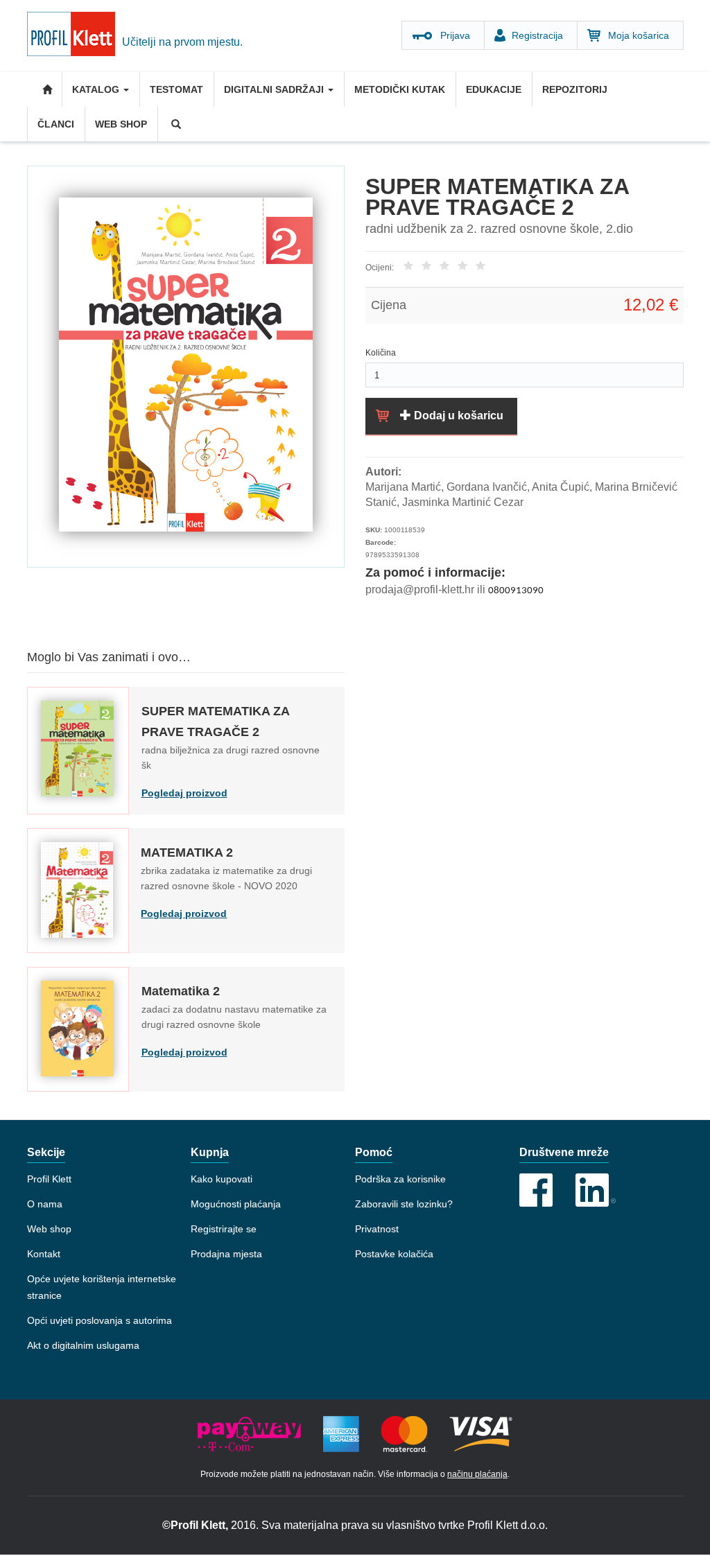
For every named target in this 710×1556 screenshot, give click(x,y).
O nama (44, 1203)
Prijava (455, 35)
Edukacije (493, 89)
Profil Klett (49, 1179)
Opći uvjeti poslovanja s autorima (99, 1320)
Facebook (536, 1190)
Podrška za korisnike (400, 1179)
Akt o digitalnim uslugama (83, 1345)
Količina (380, 353)
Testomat (176, 89)
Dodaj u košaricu (457, 415)
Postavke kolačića (394, 1253)
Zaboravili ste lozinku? (404, 1203)
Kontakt (43, 1253)
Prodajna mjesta (226, 1253)
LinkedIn (595, 1190)
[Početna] (74, 36)
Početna (44, 89)
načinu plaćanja (477, 1474)
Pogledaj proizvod (184, 792)
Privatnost (377, 1228)
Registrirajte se (224, 1228)
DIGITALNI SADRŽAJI (275, 89)
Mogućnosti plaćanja (236, 1203)
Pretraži (174, 124)
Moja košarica (638, 35)
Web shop (121, 124)
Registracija (537, 35)
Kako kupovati (221, 1179)
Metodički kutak (399, 89)
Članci (55, 124)
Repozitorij (574, 89)
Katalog (97, 89)
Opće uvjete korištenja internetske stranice (101, 1287)
